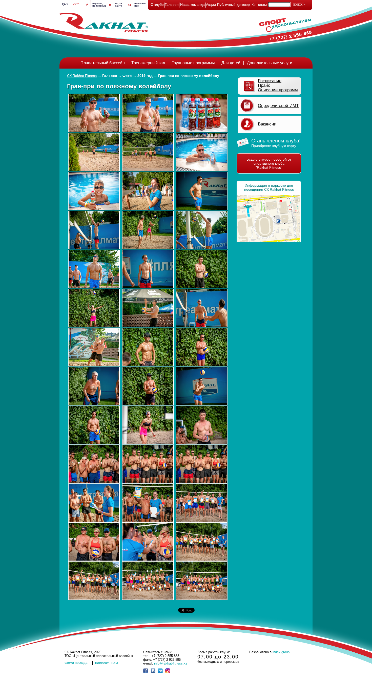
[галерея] (94, 113)
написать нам (106, 663)
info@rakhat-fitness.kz (170, 663)
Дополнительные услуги (269, 63)
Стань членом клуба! (276, 140)
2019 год (145, 76)
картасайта (118, 4)
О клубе (157, 5)
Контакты (259, 5)
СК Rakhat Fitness (82, 76)
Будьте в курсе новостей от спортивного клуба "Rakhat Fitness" (268, 163)
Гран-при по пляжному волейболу (188, 76)
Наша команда (192, 5)
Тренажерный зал (148, 63)
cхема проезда (76, 663)
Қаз (65, 4)
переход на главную (99, 4)
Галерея (172, 5)
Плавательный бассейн (102, 63)
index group (281, 652)
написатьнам (140, 4)
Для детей (230, 63)
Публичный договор (233, 5)
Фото (127, 76)
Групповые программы (193, 63)
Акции (211, 5)
